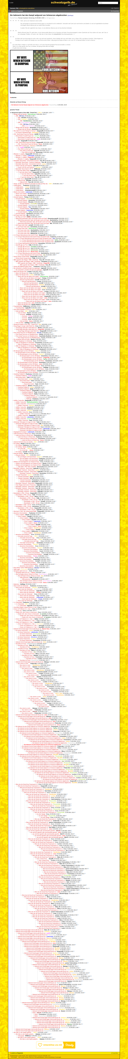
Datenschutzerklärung (49, 1057)
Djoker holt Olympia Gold (20, 271)
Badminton (16, 584)
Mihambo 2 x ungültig (19, 154)
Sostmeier (22, 314)
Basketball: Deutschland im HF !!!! (24, 169)
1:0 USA (18, 140)
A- (10, 2)
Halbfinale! (29, 398)
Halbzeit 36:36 (21, 180)
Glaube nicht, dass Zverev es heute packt (26, 612)
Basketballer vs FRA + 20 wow (21, 493)
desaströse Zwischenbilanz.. (21, 513)
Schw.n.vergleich (20, 514)
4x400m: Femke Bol (19, 400)
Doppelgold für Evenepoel (20, 432)
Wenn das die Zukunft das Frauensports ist (27, 784)
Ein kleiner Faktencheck (22, 630)
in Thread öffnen (115, 11)
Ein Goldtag (17, 443)
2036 (17, 116)
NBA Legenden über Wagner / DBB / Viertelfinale (26, 259)
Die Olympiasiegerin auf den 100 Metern (24, 351)
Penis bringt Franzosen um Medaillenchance (25, 332)
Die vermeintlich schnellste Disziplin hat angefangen (27, 268)
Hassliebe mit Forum (21, 643)
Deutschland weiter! (21, 377)
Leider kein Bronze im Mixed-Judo (22, 433)
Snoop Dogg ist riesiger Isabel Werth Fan (24, 326)
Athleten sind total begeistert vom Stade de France (26, 461)
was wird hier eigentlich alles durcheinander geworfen (41, 830)
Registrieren (116, 8)
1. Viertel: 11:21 (20, 178)
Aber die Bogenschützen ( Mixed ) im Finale (27, 574)
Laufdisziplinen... (18, 185)
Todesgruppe (21, 1035)
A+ (12, 3)
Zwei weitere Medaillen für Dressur (22, 309)
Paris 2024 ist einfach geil (22, 145)
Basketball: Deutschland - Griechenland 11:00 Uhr (26, 160)
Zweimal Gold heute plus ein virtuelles (23, 442)
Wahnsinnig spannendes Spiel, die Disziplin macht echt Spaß (31, 218)
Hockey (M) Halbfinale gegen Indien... (23, 266)
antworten (13, 97)
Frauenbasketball (18, 306)
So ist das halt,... (22, 448)
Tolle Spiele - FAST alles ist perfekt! (27, 466)
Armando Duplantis (18, 197)
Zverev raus (19, 610)
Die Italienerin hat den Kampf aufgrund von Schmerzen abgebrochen (33, 726)
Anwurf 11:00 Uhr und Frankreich (24, 165)
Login (112, 8)
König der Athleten (18, 453)
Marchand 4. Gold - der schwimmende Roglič (25, 511)
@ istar (53, 18)
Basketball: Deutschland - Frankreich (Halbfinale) (28, 162)
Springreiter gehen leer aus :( (21, 571)
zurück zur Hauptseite (17, 11)
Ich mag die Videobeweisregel (23, 132)
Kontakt (26, 1057)
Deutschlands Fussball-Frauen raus (25, 135)
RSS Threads (21, 1057)
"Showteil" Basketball (21, 475)
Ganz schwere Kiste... (42, 858)
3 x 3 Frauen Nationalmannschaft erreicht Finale (26, 235)
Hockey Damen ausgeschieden (21, 256)
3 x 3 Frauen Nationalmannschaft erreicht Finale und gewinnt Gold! (32, 236)
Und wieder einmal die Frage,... (26, 536)
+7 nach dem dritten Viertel (22, 170)
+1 (18, 147)
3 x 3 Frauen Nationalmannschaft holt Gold (26, 243)
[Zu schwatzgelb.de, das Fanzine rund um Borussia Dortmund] (64, 3)
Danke (34, 1012)
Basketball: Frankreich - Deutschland (23, 468)
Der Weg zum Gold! (21, 216)
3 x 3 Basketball (18, 602)
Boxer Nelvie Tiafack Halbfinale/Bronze (23, 567)
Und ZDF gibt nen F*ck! (22, 245)
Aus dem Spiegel (41, 814)
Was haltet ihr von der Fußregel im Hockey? (25, 131)
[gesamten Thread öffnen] (53, 112)
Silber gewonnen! (24, 577)
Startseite (12, 8)
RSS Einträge (14, 1057)
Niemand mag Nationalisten (27, 279)
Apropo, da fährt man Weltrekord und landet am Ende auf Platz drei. (31, 183)
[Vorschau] (52, 112)
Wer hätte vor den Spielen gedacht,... (23, 1032)
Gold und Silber (20, 322)
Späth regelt (17, 569)
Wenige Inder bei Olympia (20, 114)
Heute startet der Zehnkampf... (21, 585)
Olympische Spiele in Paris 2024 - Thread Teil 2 (24, 112)
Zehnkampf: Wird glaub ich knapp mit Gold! (25, 422)
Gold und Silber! (20, 311)
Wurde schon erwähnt (19, 192)
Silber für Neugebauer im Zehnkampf (23, 341)
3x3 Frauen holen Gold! (19, 215)
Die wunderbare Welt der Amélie (22, 339)
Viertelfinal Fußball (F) (19, 374)
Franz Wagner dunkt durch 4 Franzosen (26, 485)
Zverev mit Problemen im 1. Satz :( (22, 609)
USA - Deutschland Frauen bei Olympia (23, 134)
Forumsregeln (58, 1057)
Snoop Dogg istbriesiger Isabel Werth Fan (26, 327)
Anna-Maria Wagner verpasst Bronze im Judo (25, 607)
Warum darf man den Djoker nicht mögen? (28, 276)
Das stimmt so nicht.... (23, 663)
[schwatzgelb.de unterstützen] (55, 1048)
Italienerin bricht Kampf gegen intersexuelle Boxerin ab (27, 628)
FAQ (17, 8)
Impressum (31, 1057)
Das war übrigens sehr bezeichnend (27, 456)
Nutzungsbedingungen (39, 1057)
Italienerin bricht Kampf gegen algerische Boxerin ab (29, 642)
